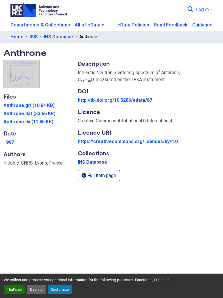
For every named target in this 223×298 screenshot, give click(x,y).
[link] (37, 105)
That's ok (14, 289)
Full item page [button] (101, 175)
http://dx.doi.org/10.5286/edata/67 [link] (115, 100)
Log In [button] (203, 9)
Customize (60, 289)
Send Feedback (171, 25)
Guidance (202, 25)
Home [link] (17, 37)
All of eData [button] (87, 25)
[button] (190, 9)
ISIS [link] (34, 37)
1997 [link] (8, 142)
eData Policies (133, 25)
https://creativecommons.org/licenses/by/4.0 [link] (128, 141)
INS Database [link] (58, 37)
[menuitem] (89, 25)
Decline (36, 289)
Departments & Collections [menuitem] (40, 25)
